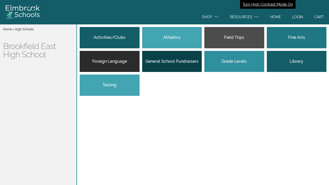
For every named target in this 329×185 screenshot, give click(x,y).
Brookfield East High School (29, 50)
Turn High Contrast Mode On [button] (268, 4)
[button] (210, 17)
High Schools (24, 29)
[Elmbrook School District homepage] (164, 12)
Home (7, 29)
